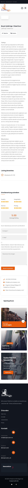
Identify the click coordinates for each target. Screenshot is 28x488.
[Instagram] (16, 484)
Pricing (16, 206)
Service (3, 206)
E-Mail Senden (4, 435)
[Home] (6, 8)
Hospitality (17, 199)
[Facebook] (11, 484)
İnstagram (3, 455)
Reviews (14, 33)
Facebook (3, 445)
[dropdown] (25, 8)
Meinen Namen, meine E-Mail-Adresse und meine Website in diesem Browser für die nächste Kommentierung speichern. (12, 247)
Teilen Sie (5, 33)
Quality (3, 199)
